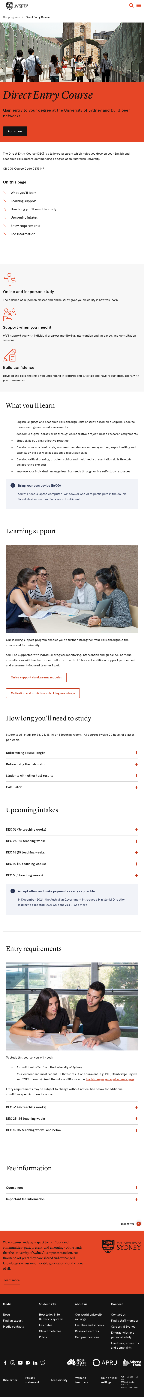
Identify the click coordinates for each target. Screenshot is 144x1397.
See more (80, 905)
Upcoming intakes (24, 217)
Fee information (23, 234)
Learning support (24, 201)
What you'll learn (24, 193)
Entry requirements (25, 226)
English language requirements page (110, 1079)
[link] (11, 17)
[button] (131, 6)
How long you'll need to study (33, 209)
